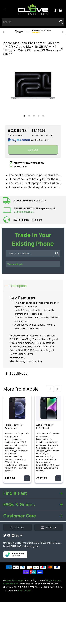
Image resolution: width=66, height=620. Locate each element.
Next (62, 31)
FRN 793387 (25, 590)
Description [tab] (18, 286)
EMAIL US (51, 527)
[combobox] (30, 22)
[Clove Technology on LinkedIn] (17, 536)
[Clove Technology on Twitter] (4, 536)
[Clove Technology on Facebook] (21, 536)
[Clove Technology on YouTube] (8, 536)
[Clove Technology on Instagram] (13, 536)
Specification (19, 373)
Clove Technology (14, 580)
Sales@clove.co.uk (24, 211)
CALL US (19, 527)
